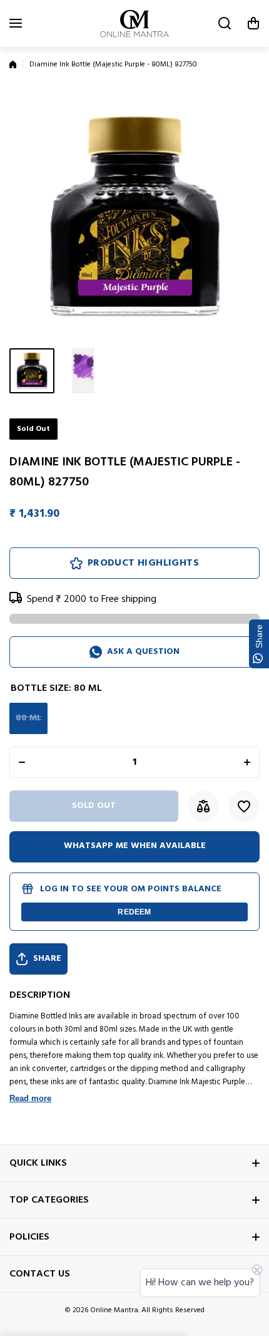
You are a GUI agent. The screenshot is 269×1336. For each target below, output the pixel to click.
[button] (253, 23)
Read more (30, 1098)
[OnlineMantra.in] (134, 23)
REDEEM (134, 912)
